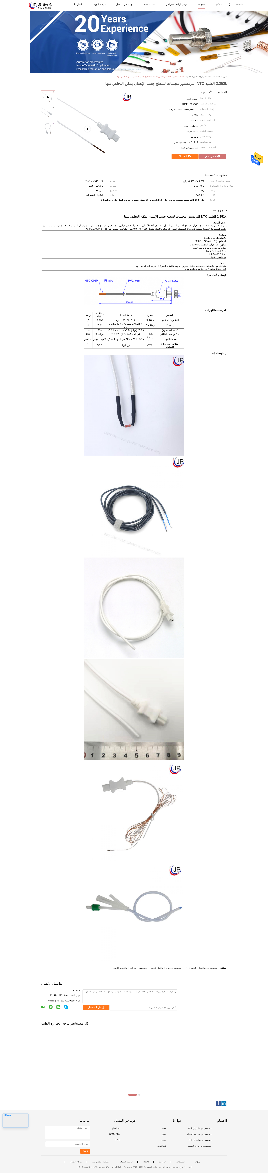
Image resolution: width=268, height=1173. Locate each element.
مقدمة (163, 1128)
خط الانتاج (116, 1128)
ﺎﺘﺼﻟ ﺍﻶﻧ (183, 156)
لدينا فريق (161, 1146)
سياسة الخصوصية (100, 1162)
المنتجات (180, 1162)
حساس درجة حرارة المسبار (200, 1146)
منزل (197, 1162)
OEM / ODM (114, 1134)
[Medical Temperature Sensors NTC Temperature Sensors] (95, 166)
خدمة (163, 1140)
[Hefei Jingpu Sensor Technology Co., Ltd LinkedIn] (223, 1103)
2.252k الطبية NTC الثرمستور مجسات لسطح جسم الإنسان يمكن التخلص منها (150, 76)
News (146, 1162)
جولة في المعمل (124, 4)
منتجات (201, 4)
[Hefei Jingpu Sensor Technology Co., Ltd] (40, 5)
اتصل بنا (78, 4)
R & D (117, 1140)
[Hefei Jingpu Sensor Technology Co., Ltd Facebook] (218, 1103)
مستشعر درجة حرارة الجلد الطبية (166, 968)
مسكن (219, 4)
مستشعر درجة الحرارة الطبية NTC (201, 968)
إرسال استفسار (96, 1007)
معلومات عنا (149, 4)
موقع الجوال (76, 1162)
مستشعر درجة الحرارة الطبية (199, 1128)
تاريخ (164, 1134)
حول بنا (162, 1162)
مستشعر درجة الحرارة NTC (200, 1140)
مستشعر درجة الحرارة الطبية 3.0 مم (130, 968)
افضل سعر (211, 156)
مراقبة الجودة (99, 4)
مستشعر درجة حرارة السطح (199, 1134)
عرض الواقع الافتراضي (176, 4)
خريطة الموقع (126, 1162)
